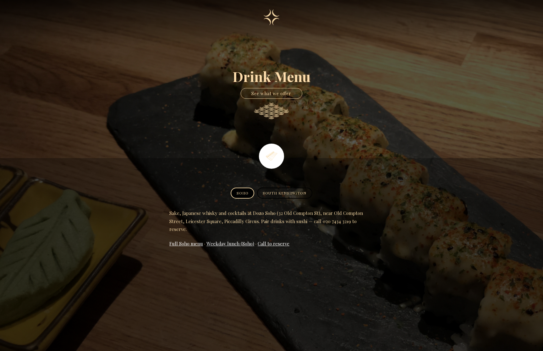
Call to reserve (273, 243)
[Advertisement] (271, 299)
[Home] (271, 17)
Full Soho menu (186, 243)
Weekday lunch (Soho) (230, 243)
